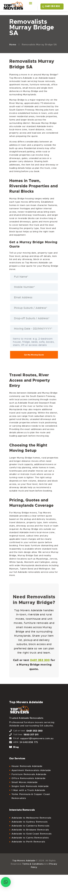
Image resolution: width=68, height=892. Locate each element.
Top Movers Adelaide (23, 860)
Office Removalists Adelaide (28, 778)
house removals (46, 81)
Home (12, 44)
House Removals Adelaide (27, 766)
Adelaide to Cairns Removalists (30, 837)
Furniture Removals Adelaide (29, 774)
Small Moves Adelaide (25, 782)
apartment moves (18, 84)
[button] (6, 882)
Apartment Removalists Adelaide (31, 770)
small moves (29, 87)
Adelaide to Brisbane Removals (30, 829)
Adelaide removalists (29, 572)
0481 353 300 (52, 6)
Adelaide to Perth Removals (28, 841)
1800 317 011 (31, 734)
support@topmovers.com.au (36, 738)
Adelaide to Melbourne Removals (31, 817)
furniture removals (40, 84)
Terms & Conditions (32, 863)
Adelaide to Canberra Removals (30, 825)
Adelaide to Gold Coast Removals (31, 833)
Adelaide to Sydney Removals (29, 821)
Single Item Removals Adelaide (30, 786)
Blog (16, 746)
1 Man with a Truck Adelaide (28, 790)
